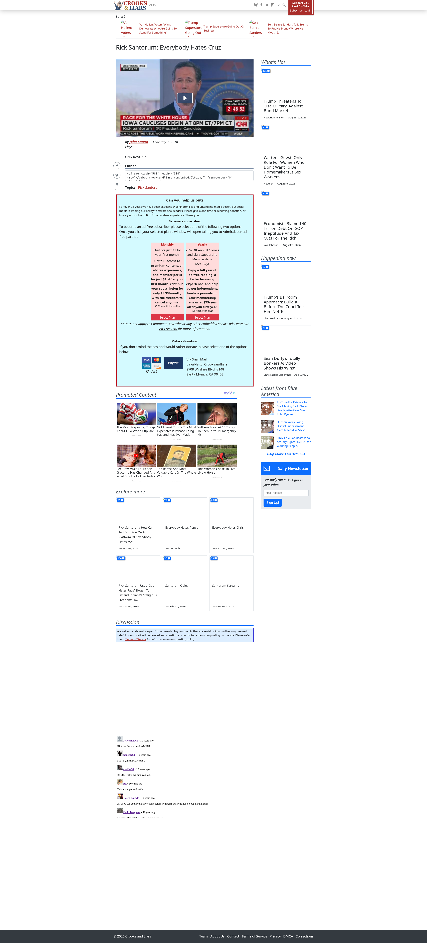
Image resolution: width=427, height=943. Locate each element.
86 (212, 500)
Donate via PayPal (173, 363)
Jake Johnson (271, 245)
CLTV (152, 5)
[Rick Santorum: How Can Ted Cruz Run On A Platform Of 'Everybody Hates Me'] (138, 510)
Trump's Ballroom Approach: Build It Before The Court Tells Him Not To (284, 304)
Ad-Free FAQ (168, 328)
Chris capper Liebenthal (277, 374)
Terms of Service (135, 639)
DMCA (288, 936)
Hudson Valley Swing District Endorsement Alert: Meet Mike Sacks (291, 426)
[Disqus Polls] (185, 688)
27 (264, 328)
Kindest (151, 371)
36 (165, 558)
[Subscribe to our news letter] (278, 5)
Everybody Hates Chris (228, 527)
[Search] (284, 5)
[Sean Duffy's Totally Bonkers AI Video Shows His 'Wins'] (286, 339)
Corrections (305, 936)
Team (203, 936)
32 (264, 193)
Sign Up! (272, 502)
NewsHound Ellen (274, 117)
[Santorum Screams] (231, 568)
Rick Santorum (149, 187)
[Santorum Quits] (184, 568)
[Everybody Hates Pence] (184, 510)
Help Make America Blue (286, 454)
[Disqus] (185, 776)
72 (165, 500)
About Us (217, 936)
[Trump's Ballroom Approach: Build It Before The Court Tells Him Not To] (286, 278)
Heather (268, 183)
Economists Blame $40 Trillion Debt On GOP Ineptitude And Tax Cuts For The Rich (285, 231)
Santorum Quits (176, 586)
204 (120, 558)
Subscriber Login (300, 10)
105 (265, 70)
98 (119, 500)
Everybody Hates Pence (181, 527)
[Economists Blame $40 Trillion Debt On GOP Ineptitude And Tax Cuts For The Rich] (286, 205)
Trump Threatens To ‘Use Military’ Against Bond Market (283, 105)
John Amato (139, 141)
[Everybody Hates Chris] (231, 510)
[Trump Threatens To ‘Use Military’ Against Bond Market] (286, 82)
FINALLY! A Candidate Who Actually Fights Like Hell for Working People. (294, 442)
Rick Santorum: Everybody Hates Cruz (168, 47)
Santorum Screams (225, 586)
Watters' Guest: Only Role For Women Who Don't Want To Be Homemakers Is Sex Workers (284, 167)
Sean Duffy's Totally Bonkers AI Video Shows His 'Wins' (282, 363)
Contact (233, 936)
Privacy (275, 936)
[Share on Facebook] (117, 165)
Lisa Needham (272, 318)
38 (212, 558)
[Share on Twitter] (117, 175)
